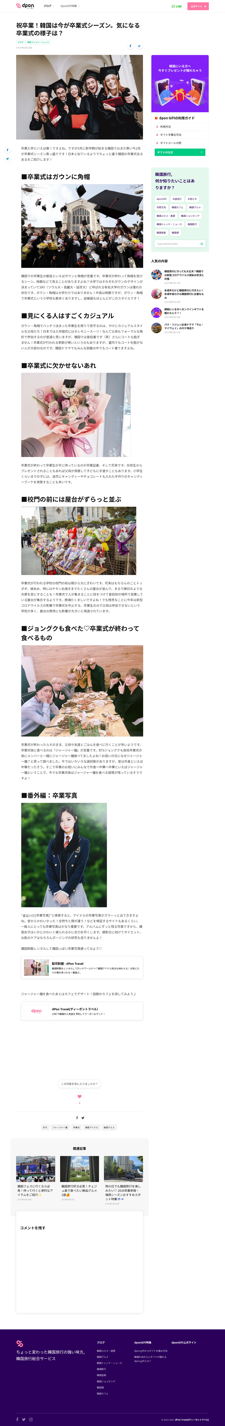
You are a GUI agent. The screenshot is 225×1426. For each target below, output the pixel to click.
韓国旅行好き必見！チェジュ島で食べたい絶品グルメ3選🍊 (79, 1190)
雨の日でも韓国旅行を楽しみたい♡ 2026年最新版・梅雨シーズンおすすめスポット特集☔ (123, 1192)
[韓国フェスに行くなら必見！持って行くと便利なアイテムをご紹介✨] (35, 1169)
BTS (45, 1127)
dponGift (162, 198)
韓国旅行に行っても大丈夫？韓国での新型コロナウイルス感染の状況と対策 (184, 275)
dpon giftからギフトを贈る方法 (151, 1350)
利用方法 (165, 127)
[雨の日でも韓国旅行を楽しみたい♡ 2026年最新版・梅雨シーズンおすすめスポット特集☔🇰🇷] (123, 1169)
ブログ (21, 42)
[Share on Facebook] (130, 45)
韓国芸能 (161, 232)
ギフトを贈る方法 (170, 135)
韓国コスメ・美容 (166, 215)
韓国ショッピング (190, 215)
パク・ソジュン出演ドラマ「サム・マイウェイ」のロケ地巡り (184, 326)
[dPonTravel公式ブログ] (25, 6)
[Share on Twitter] (139, 45)
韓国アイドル (91, 1127)
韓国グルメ (109, 1127)
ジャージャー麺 (60, 1127)
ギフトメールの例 (170, 143)
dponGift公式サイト (184, 1342)
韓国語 (175, 232)
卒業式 (76, 1127)
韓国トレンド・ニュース (38, 42)
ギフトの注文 (165, 152)
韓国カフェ (177, 207)
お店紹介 (177, 198)
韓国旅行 (192, 224)
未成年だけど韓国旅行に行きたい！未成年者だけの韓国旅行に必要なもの (184, 294)
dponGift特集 (142, 1342)
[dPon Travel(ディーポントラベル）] (82, 1011)
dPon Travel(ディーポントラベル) (192, 1419)
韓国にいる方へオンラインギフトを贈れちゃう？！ (184, 311)
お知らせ (192, 198)
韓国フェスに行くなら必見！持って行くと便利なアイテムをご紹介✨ (35, 1190)
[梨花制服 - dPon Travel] (82, 968)
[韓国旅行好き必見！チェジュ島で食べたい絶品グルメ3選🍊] (79, 1169)
